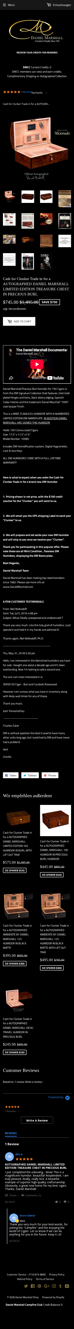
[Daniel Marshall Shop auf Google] (47, 1287)
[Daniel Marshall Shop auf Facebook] (33, 1287)
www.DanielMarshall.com (18, 587)
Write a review (33, 1082)
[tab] (37, 1120)
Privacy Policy (56, 1274)
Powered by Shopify (53, 1297)
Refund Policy (24, 1279)
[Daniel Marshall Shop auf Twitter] (26, 1287)
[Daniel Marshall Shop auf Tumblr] (60, 1287)
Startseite (37, 93)
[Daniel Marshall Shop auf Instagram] (54, 1287)
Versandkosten (17, 309)
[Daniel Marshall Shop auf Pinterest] (39, 1287)
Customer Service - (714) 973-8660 (26, 1274)
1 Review (26, 92)
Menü (11, 5)
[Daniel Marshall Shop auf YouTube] (67, 1287)
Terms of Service (45, 1279)
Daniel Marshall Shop (27, 1297)
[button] (13, 1195)
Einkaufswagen (61, 5)
